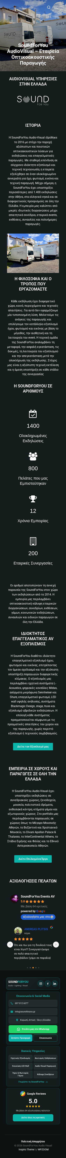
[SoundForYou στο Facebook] (48, 984)
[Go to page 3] (35, 967)
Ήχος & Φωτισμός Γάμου (20, 1074)
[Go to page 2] (33, 967)
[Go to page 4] (38, 967)
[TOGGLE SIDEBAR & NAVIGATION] (57, 7)
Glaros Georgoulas (36, 929)
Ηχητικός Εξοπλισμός (20, 1058)
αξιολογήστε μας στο (36, 916)
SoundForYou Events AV (38, 896)
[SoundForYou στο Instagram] (41, 984)
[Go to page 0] (27, 967)
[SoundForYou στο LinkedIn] (55, 984)
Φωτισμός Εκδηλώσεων (45, 1058)
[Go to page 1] (30, 967)
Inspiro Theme (26, 1149)
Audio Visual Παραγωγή (45, 1066)
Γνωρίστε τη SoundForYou (31, 1082)
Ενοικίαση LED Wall (20, 1066)
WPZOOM (43, 1149)
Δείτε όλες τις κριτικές (33, 1117)
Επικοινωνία (45, 1038)
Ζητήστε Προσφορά (20, 1038)
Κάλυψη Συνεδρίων (45, 1074)
